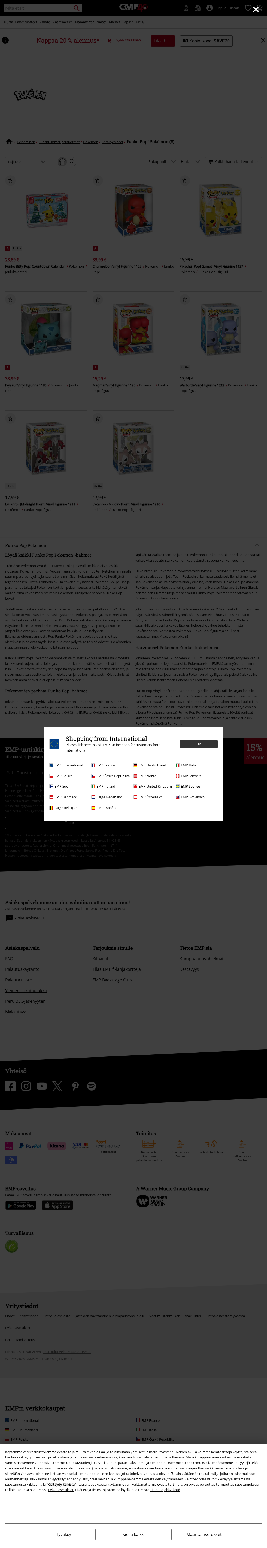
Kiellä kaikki (133, 1534)
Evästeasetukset (61, 1489)
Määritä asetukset (204, 1534)
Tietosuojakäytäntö (165, 1489)
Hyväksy (63, 1534)
